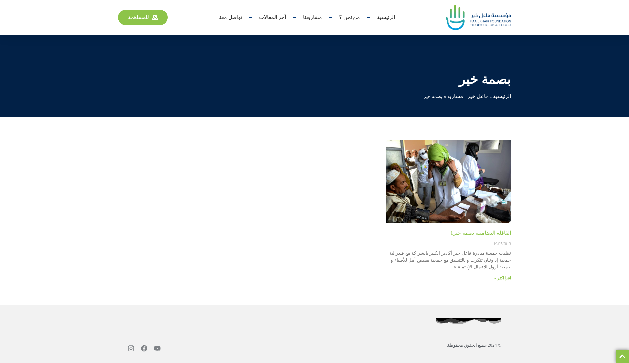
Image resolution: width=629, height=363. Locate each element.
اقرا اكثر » (502, 278)
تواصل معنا (230, 17)
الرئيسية (386, 17)
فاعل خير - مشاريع (467, 96)
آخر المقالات (272, 17)
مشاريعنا (312, 17)
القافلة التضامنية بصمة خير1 (480, 233)
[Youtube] (157, 348)
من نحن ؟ (349, 17)
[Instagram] (131, 348)
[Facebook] (144, 348)
